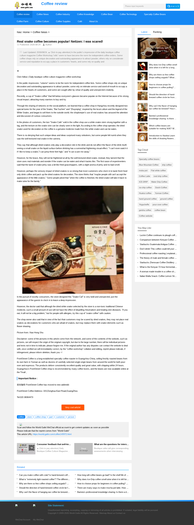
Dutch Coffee (161, 187)
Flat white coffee (158, 170)
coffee (21, 417)
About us (111, 513)
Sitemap (103, 513)
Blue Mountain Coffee (148, 165)
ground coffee (166, 199)
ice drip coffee (145, 187)
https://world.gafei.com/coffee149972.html (52, 434)
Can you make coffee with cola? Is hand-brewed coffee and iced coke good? (45, 475)
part (51, 417)
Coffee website (145, 216)
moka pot (143, 170)
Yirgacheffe (144, 204)
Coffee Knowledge (85, 14)
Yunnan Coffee (161, 193)
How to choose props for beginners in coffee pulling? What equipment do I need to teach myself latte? (103, 483)
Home (26, 32)
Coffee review (23, 14)
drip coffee (167, 165)
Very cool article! (73, 407)
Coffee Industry (63, 14)
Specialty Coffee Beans (155, 14)
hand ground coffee (148, 199)
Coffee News (43, 14)
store (29, 417)
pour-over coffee (160, 204)
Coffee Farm (22, 21)
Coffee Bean (107, 14)
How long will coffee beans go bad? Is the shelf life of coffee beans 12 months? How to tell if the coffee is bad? (103, 475)
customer (60, 417)
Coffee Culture (42, 21)
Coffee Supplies (63, 21)
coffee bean (160, 210)
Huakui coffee (145, 193)
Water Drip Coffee (159, 182)
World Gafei (74, 513)
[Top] (191, 470)
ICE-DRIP (143, 182)
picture (71, 417)
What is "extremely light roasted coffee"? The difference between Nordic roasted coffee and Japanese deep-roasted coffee (45, 479)
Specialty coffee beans (149, 159)
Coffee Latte (144, 176)
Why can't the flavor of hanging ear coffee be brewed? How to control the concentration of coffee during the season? (45, 492)
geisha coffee (145, 210)
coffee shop (40, 417)
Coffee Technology (128, 14)
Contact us (120, 513)
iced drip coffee (160, 176)
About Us (93, 21)
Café (80, 21)
